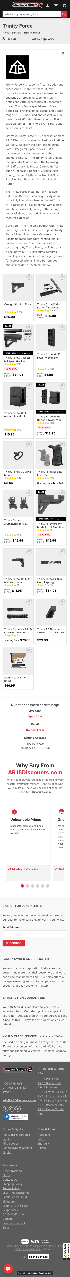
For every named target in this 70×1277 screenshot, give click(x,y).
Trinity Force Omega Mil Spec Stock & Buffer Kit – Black (17, 361)
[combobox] (32, 14)
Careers (8, 1218)
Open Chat (35, 716)
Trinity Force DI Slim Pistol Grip (49, 473)
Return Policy (11, 1188)
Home (6, 32)
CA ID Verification (14, 1214)
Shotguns (44, 1143)
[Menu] (5, 5)
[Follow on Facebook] (5, 1109)
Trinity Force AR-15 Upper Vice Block (15, 414)
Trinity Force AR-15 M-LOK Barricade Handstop (18, 582)
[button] (66, 1251)
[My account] (47, 5)
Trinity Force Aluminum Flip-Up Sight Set (15, 523)
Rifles (41, 1139)
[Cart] (64, 5)
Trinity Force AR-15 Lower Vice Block (48, 356)
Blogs (6, 1175)
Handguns (44, 1134)
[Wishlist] (29, 277)
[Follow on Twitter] (18, 1109)
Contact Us (10, 1179)
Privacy (49, 1249)
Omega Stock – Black (17, 304)
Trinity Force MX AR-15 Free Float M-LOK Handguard (18, 632)
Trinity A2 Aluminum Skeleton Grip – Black (50, 630)
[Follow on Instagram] (12, 1109)
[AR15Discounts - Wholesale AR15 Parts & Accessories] (27, 5)
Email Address (12, 927)
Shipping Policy (12, 1184)
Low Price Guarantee (16, 1192)
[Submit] (64, 14)
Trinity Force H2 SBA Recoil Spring (49, 580)
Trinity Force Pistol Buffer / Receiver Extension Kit (48, 308)
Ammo (42, 1147)
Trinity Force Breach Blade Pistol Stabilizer (50, 525)
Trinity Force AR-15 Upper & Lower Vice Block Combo (49, 420)
